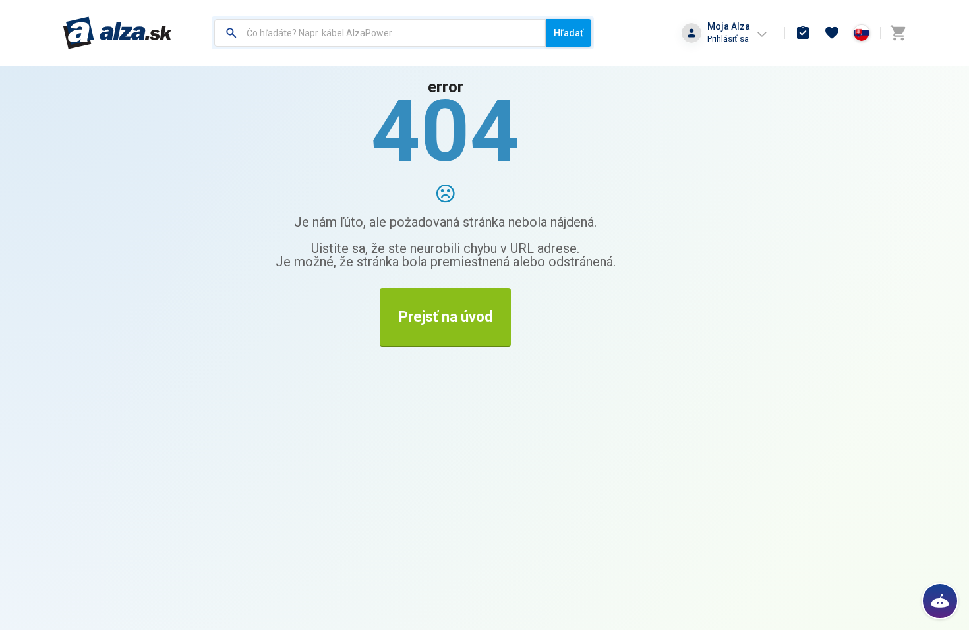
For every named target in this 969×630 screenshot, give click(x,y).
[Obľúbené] (832, 33)
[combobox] (380, 33)
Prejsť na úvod (445, 316)
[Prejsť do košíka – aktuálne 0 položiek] (898, 33)
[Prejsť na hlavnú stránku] (117, 32)
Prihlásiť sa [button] (728, 38)
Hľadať (568, 33)
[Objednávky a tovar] (803, 33)
